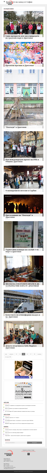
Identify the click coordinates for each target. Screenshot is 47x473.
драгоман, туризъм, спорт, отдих (11, 12)
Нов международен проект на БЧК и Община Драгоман (22, 160)
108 (34, 354)
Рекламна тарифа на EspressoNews (28, 451)
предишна (11, 354)
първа (6, 354)
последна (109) (8, 356)
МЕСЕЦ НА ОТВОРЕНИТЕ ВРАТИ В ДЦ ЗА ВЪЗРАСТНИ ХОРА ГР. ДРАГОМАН (22, 285)
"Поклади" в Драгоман (15, 127)
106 (27, 354)
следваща (39, 354)
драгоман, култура (8, 43)
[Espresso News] (9, 453)
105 (23, 354)
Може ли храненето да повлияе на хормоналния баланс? (16, 408)
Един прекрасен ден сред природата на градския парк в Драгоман (22, 37)
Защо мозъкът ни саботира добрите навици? (14, 432)
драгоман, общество (8, 257)
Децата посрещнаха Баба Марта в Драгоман (20, 347)
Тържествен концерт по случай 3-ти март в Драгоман (21, 250)
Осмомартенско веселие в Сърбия (20, 190)
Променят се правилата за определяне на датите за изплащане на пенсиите (20, 405)
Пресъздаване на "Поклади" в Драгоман (19, 216)
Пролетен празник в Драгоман (19, 65)
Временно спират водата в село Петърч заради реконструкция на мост (19, 423)
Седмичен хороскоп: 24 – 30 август (12, 417)
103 (16, 354)
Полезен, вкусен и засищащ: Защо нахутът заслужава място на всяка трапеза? (21, 429)
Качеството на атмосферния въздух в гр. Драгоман (22, 316)
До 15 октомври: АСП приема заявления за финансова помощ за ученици (20, 411)
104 (20, 354)
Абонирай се (34, 442)
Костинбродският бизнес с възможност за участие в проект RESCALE (19, 420)
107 (30, 354)
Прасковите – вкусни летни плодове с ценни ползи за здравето (18, 435)
